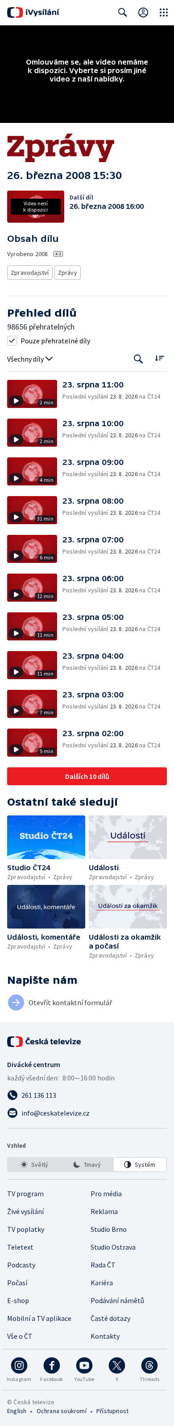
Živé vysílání (25, 1211)
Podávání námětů (117, 1300)
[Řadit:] (159, 358)
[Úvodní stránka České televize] (44, 1041)
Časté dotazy (110, 1318)
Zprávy (67, 273)
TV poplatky (25, 1229)
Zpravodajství (30, 273)
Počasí (17, 1282)
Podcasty (21, 1264)
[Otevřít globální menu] (163, 12)
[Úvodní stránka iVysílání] (33, 12)
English (16, 1411)
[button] (34, 394)
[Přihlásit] (143, 12)
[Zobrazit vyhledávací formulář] (122, 12)
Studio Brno (109, 1229)
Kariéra (102, 1282)
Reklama (104, 1211)
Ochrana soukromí (62, 1411)
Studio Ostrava (113, 1247)
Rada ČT (103, 1264)
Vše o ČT (20, 1336)
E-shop (18, 1300)
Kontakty (105, 1336)
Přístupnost (112, 1411)
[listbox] (87, 1164)
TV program (25, 1193)
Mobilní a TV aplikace (39, 1318)
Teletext (20, 1247)
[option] (34, 1164)
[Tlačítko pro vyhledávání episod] (138, 359)
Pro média (106, 1193)
